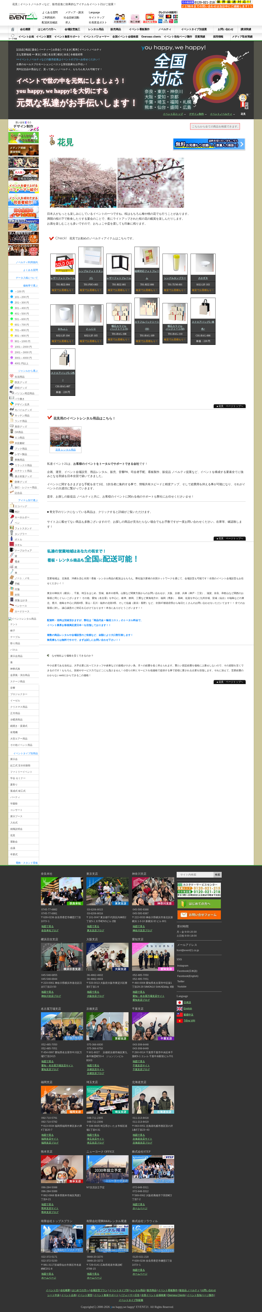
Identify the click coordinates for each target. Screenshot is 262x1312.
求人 (67, 22)
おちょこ (63, 328)
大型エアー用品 (18, 738)
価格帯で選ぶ (30, 285)
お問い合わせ (225, 29)
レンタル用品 (96, 29)
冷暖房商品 (16, 719)
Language (94, 12)
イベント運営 (44, 36)
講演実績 (246, 29)
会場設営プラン (98, 1290)
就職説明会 (16, 829)
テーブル (15, 637)
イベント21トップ (173, 113)
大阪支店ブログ (95, 996)
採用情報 (218, 36)
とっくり (91, 328)
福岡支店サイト (50, 1138)
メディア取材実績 (242, 36)
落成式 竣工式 (18, 790)
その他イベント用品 (21, 745)
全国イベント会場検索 (125, 36)
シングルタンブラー (175, 278)
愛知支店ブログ (141, 999)
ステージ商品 (17, 681)
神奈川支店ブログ (142, 930)
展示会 (14, 759)
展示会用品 (16, 656)
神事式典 (15, 668)
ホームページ (140, 1208)
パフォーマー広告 (130, 1295)
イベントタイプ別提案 (194, 29)
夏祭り (14, 784)
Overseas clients (151, 36)
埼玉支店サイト (95, 1138)
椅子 (12, 630)
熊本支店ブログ (50, 1212)
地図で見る (47, 926)
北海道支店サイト (142, 1138)
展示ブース (16, 816)
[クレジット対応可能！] (168, 23)
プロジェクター (18, 694)
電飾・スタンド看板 (27, 862)
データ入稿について (27, 277)
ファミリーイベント (21, 771)
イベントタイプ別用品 (25, 753)
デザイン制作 (196, 113)
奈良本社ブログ (50, 930)
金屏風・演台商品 (20, 675)
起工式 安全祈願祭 (20, 765)
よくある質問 (50, 12)
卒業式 (14, 854)
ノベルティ (164, 29)
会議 (12, 848)
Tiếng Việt (189, 1020)
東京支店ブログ (95, 930)
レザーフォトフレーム (63, 278)
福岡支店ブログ (50, 1142)
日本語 (187, 1002)
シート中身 (13, 36)
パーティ (15, 797)
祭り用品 (15, 643)
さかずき (203, 278)
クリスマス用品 (18, 706)
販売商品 (116, 29)
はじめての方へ (47, 29)
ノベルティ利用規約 (27, 262)
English (188, 1008)
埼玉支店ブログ (95, 1142)
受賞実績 (200, 36)
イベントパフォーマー (96, 36)
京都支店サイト (95, 1069)
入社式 (14, 822)
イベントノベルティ (221, 113)
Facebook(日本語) (187, 971)
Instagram (182, 965)
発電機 (14, 732)
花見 (12, 835)
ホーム (13, 29)
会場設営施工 (72, 29)
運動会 (14, 841)
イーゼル (15, 700)
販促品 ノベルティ (189, 1290)
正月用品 (15, 713)
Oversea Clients (176, 1295)
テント (14, 624)
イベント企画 (26, 36)
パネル (14, 649)
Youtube (181, 986)
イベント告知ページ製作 (178, 36)
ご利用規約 (48, 17)
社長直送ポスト (98, 22)
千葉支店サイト (141, 1065)
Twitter (180, 981)
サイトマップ (96, 17)
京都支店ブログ (95, 1073)
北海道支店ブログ (142, 1142)
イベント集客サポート (67, 36)
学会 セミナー (18, 778)
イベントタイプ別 (119, 1290)
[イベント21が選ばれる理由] (150, 23)
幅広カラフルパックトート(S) (119, 327)
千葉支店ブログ (141, 1069)
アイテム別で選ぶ (28, 500)
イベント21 (52, 1290)
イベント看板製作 (139, 29)
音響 (12, 687)
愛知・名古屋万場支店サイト (149, 996)
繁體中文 (188, 1014)
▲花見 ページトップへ (229, 406)
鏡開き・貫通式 (18, 726)
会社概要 (25, 29)
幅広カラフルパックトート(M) (175, 327)
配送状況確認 (49, 22)
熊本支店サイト (50, 1208)
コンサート (16, 810)
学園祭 (14, 803)
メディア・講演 (74, 12)
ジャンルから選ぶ (28, 370)
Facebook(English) (187, 976)
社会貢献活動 (71, 17)
